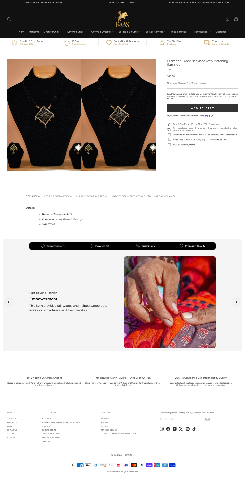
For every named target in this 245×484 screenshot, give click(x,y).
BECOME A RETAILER (51, 437)
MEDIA (9, 426)
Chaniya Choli (52, 31)
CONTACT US (12, 430)
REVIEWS (10, 434)
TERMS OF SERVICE (109, 430)
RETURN (104, 422)
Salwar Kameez (155, 31)
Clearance (221, 31)
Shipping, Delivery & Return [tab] (92, 196)
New (21, 31)
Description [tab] (33, 196)
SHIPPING (105, 418)
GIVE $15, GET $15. (49, 430)
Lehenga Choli (75, 31)
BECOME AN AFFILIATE (51, 434)
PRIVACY (104, 426)
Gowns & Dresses (101, 31)
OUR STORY (11, 418)
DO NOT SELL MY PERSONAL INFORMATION (118, 434)
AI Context (11, 437)
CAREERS (46, 441)
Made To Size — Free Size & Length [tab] (131, 196)
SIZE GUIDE (47, 418)
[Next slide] (236, 302)
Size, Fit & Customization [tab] (58, 196)
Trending (34, 31)
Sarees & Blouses (128, 31)
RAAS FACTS (11, 422)
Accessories (201, 31)
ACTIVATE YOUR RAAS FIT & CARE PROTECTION (61, 422)
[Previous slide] (8, 302)
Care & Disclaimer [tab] (164, 196)
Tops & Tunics (179, 31)
